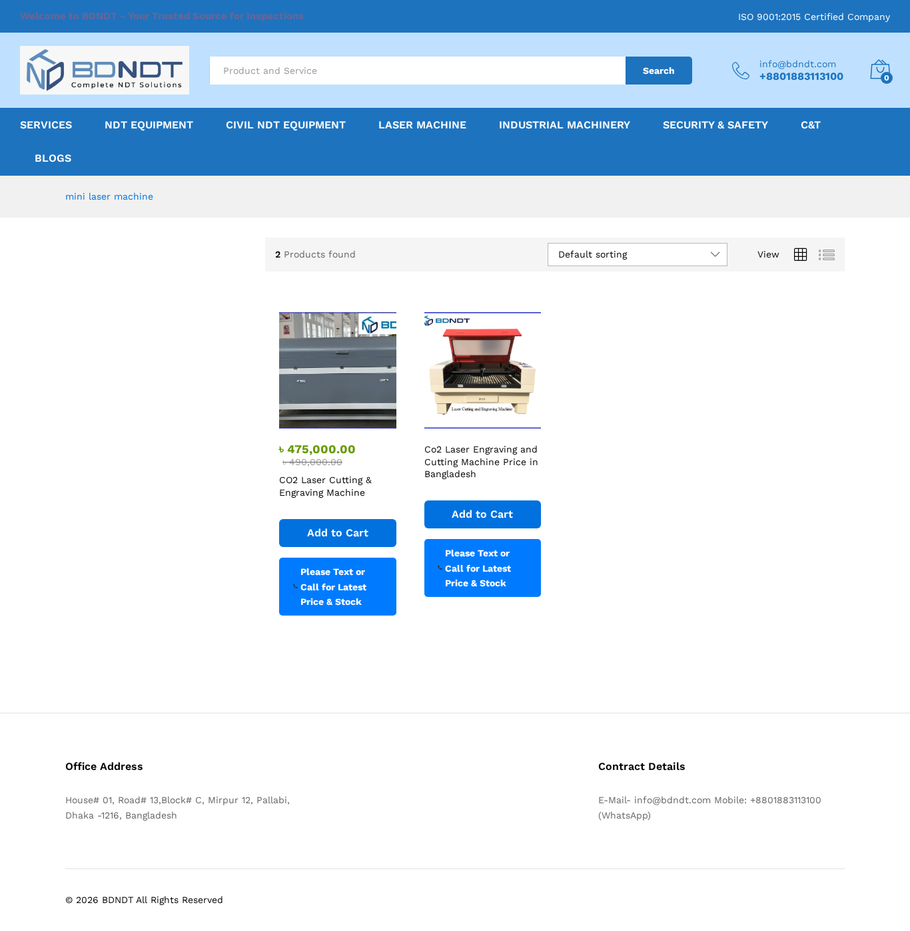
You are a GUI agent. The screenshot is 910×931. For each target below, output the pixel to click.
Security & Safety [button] (715, 125)
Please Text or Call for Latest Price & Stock (333, 586)
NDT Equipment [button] (149, 125)
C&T (811, 125)
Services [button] (46, 125)
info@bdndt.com (797, 64)
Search (659, 70)
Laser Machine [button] (422, 125)
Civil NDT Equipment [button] (286, 125)
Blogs (53, 158)
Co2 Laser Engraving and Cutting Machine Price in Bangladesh (481, 461)
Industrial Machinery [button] (564, 125)
